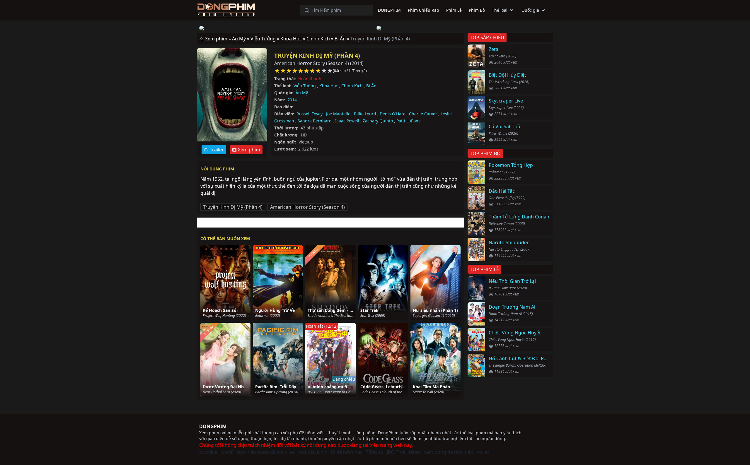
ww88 (227, 452)
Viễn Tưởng (305, 85)
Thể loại (499, 10)
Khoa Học (328, 85)
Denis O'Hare (392, 114)
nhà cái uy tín (313, 452)
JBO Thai (396, 452)
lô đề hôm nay (346, 452)
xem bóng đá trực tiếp (448, 452)
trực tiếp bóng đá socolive (266, 452)
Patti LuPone (408, 121)
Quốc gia (530, 10)
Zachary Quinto (378, 121)
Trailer (216, 149)
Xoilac (483, 452)
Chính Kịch (352, 85)
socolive (208, 452)
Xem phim (248, 149)
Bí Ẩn (371, 85)
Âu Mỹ (302, 92)
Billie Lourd (365, 114)
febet (414, 452)
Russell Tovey (309, 114)
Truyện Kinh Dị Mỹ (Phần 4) (317, 55)
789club (374, 452)
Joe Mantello (338, 114)
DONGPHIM (212, 426)
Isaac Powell (347, 121)
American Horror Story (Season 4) (307, 207)
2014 (292, 99)
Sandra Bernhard (315, 121)
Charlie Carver (423, 114)
